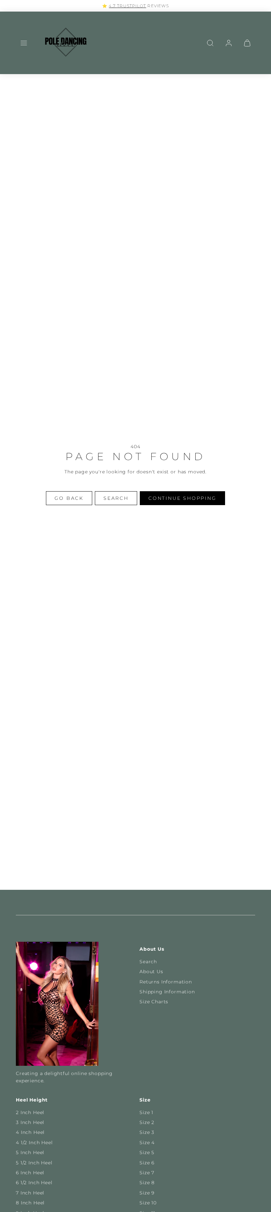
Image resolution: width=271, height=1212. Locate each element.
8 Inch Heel (30, 1203)
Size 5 (146, 1152)
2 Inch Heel (30, 1112)
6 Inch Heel (30, 1173)
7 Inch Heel (30, 1193)
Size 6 (146, 1163)
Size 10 (148, 1203)
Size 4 (147, 1143)
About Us (151, 971)
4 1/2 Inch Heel (34, 1143)
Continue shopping (182, 498)
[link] (229, 43)
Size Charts (153, 1002)
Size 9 (146, 1193)
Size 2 (146, 1122)
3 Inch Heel (30, 1122)
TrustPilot (131, 5)
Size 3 (146, 1132)
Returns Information (165, 982)
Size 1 (146, 1112)
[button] (24, 43)
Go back (69, 498)
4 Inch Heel (30, 1132)
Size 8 (147, 1183)
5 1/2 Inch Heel (34, 1163)
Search (148, 962)
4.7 (113, 5)
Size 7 (146, 1173)
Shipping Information (167, 992)
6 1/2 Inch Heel (34, 1183)
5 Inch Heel (30, 1152)
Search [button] (116, 498)
